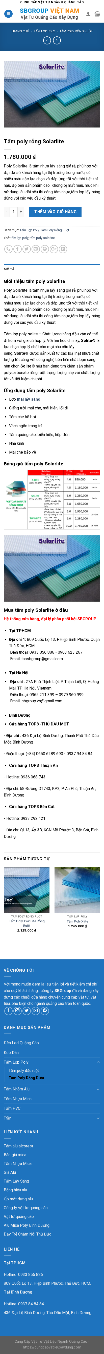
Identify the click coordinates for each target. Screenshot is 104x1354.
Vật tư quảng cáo (19, 1216)
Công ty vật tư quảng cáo (26, 1207)
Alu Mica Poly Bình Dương (26, 1225)
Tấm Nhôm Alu (17, 1089)
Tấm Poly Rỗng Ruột (76, 31)
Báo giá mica (15, 1154)
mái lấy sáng (28, 399)
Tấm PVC (12, 1108)
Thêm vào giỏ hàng (55, 211)
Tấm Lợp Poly (44, 31)
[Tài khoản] (88, 13)
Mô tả (9, 269)
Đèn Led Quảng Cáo (21, 1042)
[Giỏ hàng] (97, 13)
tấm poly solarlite (42, 238)
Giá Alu (10, 1172)
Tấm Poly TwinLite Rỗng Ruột (27, 923)
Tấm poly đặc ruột (24, 1071)
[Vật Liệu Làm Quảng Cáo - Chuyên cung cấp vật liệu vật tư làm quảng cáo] (49, 13)
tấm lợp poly (19, 238)
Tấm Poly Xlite (77, 921)
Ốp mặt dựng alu (18, 1199)
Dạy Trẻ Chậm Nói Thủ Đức (27, 1234)
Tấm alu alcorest (18, 1146)
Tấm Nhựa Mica (18, 1098)
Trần (7, 1118)
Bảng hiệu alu (15, 1190)
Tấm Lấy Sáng (16, 1181)
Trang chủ (20, 31)
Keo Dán (11, 1052)
